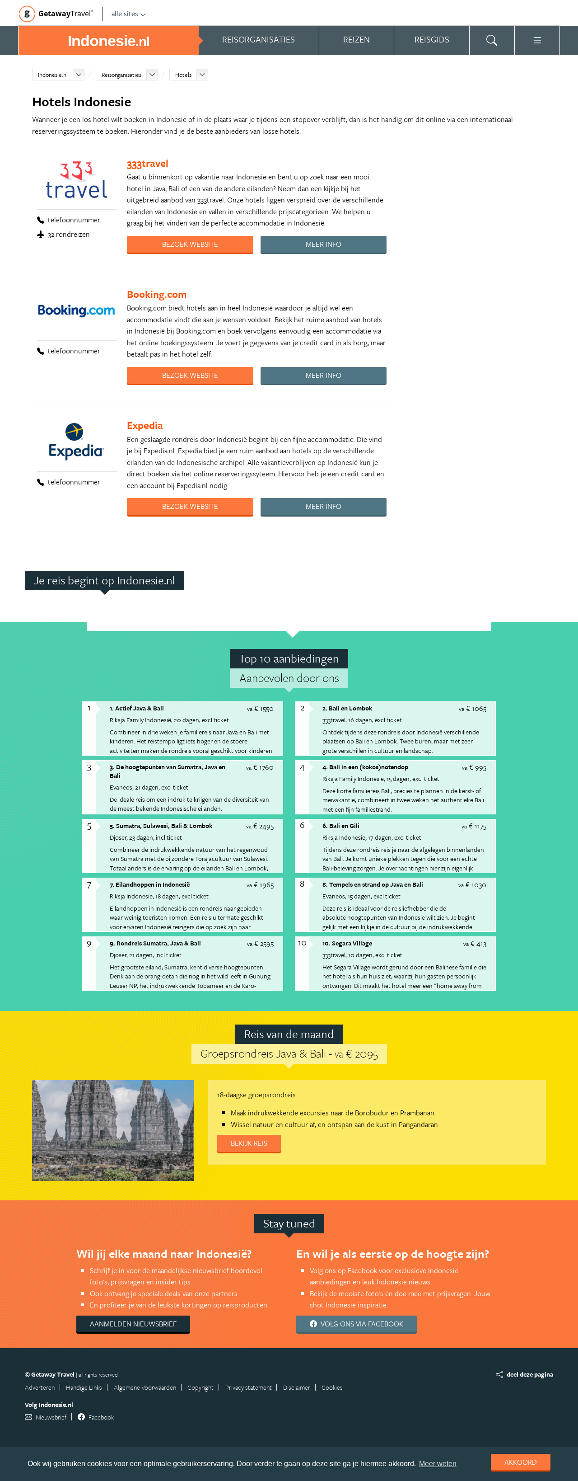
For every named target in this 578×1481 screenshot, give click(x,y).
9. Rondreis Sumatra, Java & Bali (155, 943)
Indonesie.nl (53, 74)
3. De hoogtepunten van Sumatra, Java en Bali (167, 771)
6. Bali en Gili (340, 825)
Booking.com (157, 294)
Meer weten (438, 1463)
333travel (147, 162)
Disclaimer (296, 1387)
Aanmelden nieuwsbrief (133, 1323)
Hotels (183, 74)
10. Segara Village (347, 943)
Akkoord (520, 1462)
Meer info (323, 244)
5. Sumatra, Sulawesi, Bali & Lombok (161, 825)
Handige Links (84, 1387)
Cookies (332, 1387)
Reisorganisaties (121, 74)
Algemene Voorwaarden (145, 1387)
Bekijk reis (249, 1143)
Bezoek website (190, 244)
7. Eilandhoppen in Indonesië (150, 884)
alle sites (125, 13)
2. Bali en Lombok (347, 708)
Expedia (145, 425)
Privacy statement (248, 1387)
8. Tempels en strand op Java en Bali (372, 884)
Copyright (200, 1387)
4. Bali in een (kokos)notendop (365, 766)
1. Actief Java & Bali (137, 708)
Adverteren (40, 1387)
